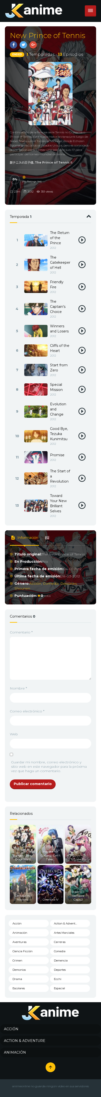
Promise (57, 455)
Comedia (51, 583)
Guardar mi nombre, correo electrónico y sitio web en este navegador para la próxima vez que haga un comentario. (49, 766)
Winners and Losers (59, 328)
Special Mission (56, 387)
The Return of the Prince (59, 238)
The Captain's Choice (57, 306)
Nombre (18, 688)
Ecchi (57, 979)
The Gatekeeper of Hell (60, 262)
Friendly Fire (56, 284)
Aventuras (19, 942)
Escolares (19, 988)
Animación (20, 932)
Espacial (59, 988)
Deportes (68, 583)
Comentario (21, 632)
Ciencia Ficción (23, 951)
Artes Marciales (64, 932)
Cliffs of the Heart (59, 348)
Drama (17, 979)
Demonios (19, 969)
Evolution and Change (58, 409)
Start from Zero (59, 367)
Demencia (61, 960)
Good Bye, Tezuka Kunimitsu (59, 434)
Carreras (59, 942)
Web (14, 734)
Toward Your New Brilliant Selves (58, 503)
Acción (35, 583)
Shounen (22, 588)
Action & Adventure (67, 923)
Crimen (17, 960)
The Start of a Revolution (60, 476)
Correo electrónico (27, 711)
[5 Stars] (24, 177)
